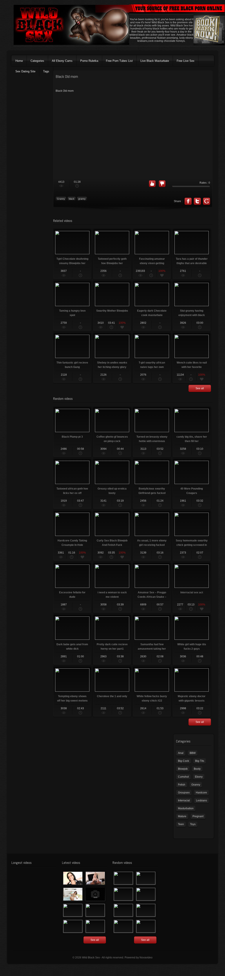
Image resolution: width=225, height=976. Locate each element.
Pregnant (197, 816)
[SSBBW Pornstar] (123, 910)
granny (82, 198)
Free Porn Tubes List (119, 60)
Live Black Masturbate (154, 60)
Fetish (181, 784)
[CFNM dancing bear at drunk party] (146, 910)
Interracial (184, 800)
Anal (180, 753)
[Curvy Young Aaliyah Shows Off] (73, 894)
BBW (193, 753)
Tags (46, 71)
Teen (181, 824)
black (71, 198)
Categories (37, 60)
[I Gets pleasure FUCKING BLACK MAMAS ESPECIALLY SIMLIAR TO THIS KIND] (123, 878)
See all (200, 388)
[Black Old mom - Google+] (206, 201)
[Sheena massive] (123, 926)
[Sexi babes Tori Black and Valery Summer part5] (146, 894)
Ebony (199, 776)
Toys (193, 824)
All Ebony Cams (62, 60)
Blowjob (183, 768)
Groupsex (184, 792)
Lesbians (201, 800)
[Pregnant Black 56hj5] (95, 926)
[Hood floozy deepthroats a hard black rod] (95, 894)
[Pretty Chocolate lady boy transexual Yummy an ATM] (146, 926)
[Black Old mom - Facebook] (188, 201)
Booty (197, 768)
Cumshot (183, 776)
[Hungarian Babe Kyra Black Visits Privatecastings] (73, 878)
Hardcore (201, 792)
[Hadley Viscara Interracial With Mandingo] (95, 878)
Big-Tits (199, 760)
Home (19, 60)
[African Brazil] (123, 894)
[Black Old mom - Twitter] (197, 201)
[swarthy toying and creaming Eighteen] (73, 910)
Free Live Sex (185, 60)
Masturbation (186, 808)
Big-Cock (183, 760)
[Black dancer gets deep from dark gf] (146, 878)
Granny (61, 198)
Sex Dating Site (25, 71)
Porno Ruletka (89, 60)
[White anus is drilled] (73, 926)
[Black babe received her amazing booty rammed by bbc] (95, 910)
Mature (182, 816)
